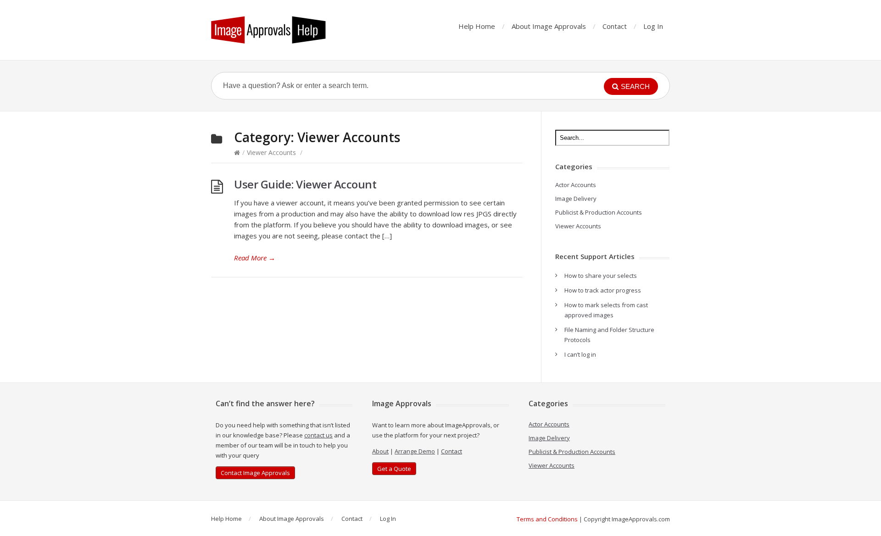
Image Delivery (576, 198)
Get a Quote (394, 468)
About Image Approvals (549, 26)
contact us (318, 435)
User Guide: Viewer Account (305, 184)
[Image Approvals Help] (268, 30)
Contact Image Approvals (255, 473)
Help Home (476, 26)
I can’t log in (580, 354)
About (380, 451)
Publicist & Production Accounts (598, 212)
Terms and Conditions (547, 519)
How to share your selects (600, 275)
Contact (614, 26)
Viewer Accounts (271, 152)
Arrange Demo (415, 451)
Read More (254, 257)
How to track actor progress (602, 290)
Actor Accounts (575, 185)
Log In (653, 26)
